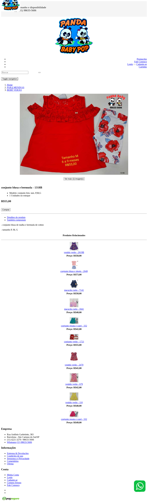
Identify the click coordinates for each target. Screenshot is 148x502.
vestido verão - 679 (74, 384)
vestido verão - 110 (74, 402)
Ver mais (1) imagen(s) (74, 179)
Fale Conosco (140, 61)
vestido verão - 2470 (74, 365)
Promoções (142, 59)
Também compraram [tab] (16, 220)
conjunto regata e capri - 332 (74, 326)
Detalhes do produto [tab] (16, 217)
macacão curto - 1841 (74, 309)
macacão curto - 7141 (74, 290)
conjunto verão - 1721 (74, 341)
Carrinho (143, 67)
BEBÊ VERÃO (14, 90)
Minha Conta (13, 475)
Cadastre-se (141, 64)
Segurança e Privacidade (18, 458)
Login (130, 64)
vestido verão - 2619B (74, 252)
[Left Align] (39, 72)
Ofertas (10, 463)
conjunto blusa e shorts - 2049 (74, 271)
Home (10, 85)
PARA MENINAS (15, 87)
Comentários (12, 461)
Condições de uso (15, 456)
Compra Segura (14, 482)
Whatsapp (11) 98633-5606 (19, 442)
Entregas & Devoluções (18, 453)
